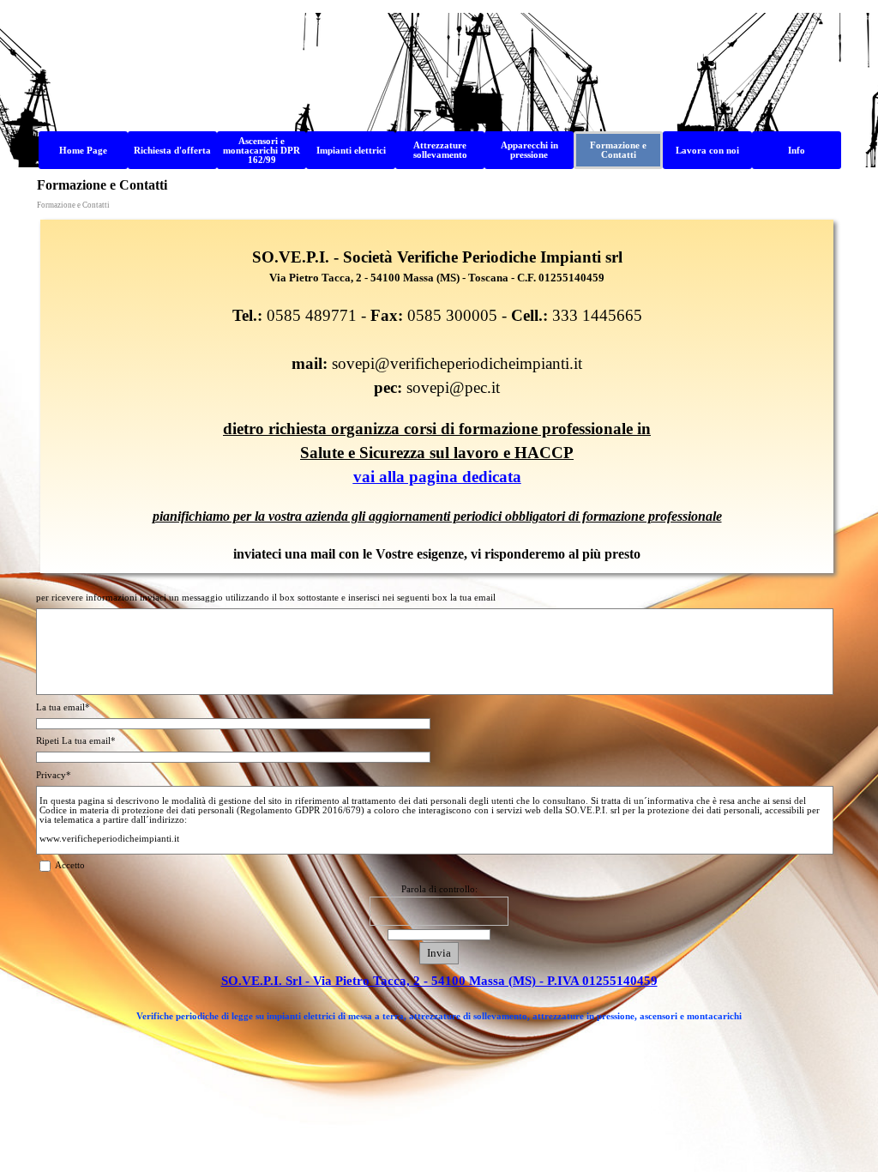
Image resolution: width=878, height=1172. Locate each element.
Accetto (70, 865)
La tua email (63, 707)
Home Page (83, 150)
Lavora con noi (707, 150)
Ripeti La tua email (76, 741)
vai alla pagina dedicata (437, 477)
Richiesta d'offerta (172, 150)
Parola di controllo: (439, 889)
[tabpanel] (437, 396)
